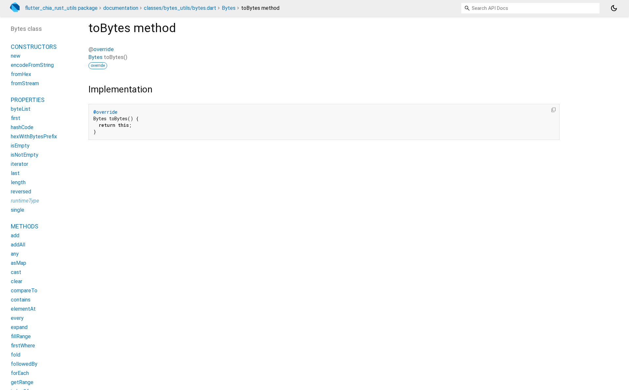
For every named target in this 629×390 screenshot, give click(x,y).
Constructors (34, 46)
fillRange (21, 336)
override (103, 49)
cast (16, 272)
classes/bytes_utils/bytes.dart (180, 8)
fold (15, 355)
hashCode (22, 127)
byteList (20, 109)
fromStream (25, 83)
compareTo (24, 290)
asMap (18, 263)
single (17, 210)
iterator (19, 164)
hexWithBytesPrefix (34, 136)
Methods (24, 226)
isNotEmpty (24, 155)
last (15, 173)
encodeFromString (32, 65)
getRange (22, 382)
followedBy (24, 364)
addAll (18, 245)
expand (19, 327)
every (17, 318)
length (18, 182)
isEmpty (20, 146)
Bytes (229, 8)
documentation (120, 8)
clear (16, 281)
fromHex (21, 74)
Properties (28, 99)
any (15, 254)
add (15, 235)
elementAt (23, 309)
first (15, 118)
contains (20, 300)
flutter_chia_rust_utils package (61, 8)
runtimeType (25, 201)
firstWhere (23, 345)
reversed (21, 191)
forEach (20, 373)
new (15, 56)
